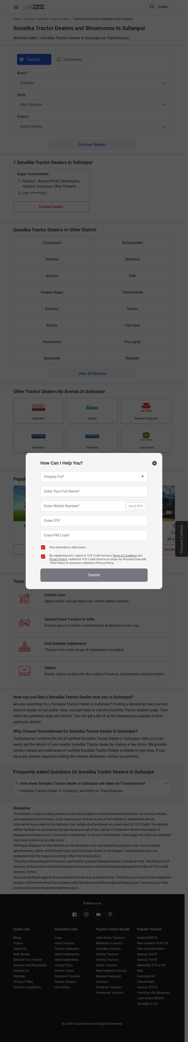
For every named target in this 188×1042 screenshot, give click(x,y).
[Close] (154, 463)
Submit (94, 575)
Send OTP (136, 506)
